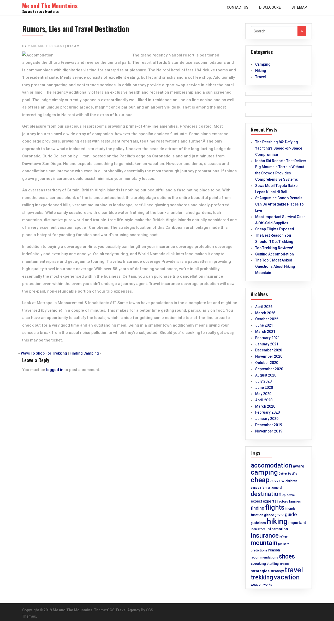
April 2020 (263, 400)
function (257, 515)
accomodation (271, 465)
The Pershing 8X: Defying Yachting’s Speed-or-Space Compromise (278, 148)
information (277, 529)
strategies (260, 571)
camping (264, 472)
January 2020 (266, 419)
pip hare (283, 544)
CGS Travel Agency (123, 610)
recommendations (264, 557)
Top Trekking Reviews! (274, 248)
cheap (260, 480)
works (267, 584)
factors (282, 501)
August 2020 (265, 375)
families (295, 501)
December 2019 (268, 425)
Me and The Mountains (72, 610)
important (297, 522)
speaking (258, 563)
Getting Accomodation (274, 254)
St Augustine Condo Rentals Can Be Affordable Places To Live (279, 204)
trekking (262, 577)
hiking (277, 521)
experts (269, 501)
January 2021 (266, 344)
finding (257, 508)
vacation (287, 577)
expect (256, 501)
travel (294, 570)
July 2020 (263, 381)
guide (291, 514)
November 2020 (268, 356)
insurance (265, 535)
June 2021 (264, 325)
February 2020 (267, 412)
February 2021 (267, 338)
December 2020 (268, 350)
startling (273, 564)
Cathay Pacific (288, 473)
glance (269, 515)
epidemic (288, 495)
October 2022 (266, 319)
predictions (259, 550)
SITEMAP (299, 7)
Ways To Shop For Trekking (44, 353)
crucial (277, 487)
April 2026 (263, 307)
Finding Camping (84, 353)
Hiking (260, 71)
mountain (264, 542)
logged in (54, 369)
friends (290, 508)
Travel (260, 77)
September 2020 (269, 369)
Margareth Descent (45, 46)
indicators (258, 529)
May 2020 (263, 394)
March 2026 (265, 313)
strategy (277, 571)
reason (274, 550)
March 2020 (265, 406)
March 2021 (265, 331)
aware (298, 466)
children (291, 481)
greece (279, 515)
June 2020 (264, 387)
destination (266, 494)
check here (277, 481)
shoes (287, 556)
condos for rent (261, 487)
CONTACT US (237, 7)
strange (284, 564)
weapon (257, 584)
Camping (263, 64)
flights (274, 507)
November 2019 (268, 431)
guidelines (258, 523)
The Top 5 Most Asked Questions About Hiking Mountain (275, 266)
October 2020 (266, 363)
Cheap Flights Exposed (274, 229)
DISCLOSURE (270, 7)
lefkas (283, 536)
